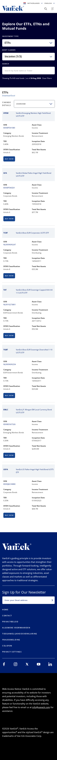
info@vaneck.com (41, 707)
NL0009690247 (9, 244)
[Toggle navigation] (52, 8)
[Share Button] (46, 8)
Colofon (7, 646)
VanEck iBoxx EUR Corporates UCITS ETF (32, 233)
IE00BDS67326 (9, 424)
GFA (5, 173)
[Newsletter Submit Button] (52, 600)
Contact (7, 615)
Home (5, 609)
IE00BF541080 (9, 128)
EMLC (5, 409)
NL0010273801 (9, 304)
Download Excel (8, 95)
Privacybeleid (10, 621)
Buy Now (9, 159)
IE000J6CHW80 (9, 484)
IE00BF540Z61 (9, 187)
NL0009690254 (9, 364)
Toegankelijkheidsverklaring (19, 633)
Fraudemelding (11, 639)
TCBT (5, 233)
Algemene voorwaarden (16, 627)
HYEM (5, 113)
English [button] (48, 3)
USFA (5, 469)
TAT (5, 290)
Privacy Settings (12, 652)
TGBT (5, 349)
